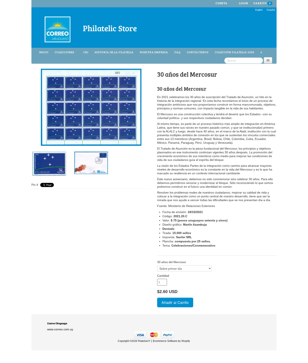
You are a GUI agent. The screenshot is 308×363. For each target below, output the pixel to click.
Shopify (185, 341)
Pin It (34, 184)
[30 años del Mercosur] (91, 107)
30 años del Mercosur (171, 262)
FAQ (177, 52)
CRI (85, 52)
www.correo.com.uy (60, 329)
